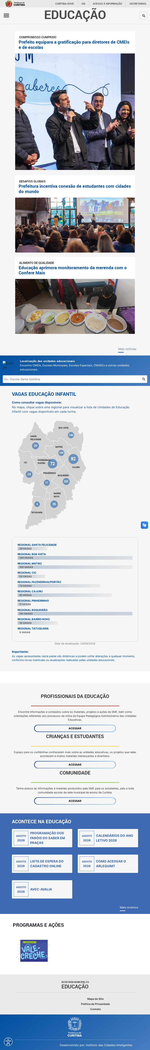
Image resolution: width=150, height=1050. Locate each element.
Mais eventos (129, 907)
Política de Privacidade (95, 1003)
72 (52, 463)
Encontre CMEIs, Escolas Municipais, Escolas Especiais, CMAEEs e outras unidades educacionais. (74, 365)
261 (66, 481)
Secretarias (138, 3)
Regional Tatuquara (33, 628)
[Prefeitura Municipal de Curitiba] (75, 1027)
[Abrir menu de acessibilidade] (8, 1041)
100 (61, 453)
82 (73, 459)
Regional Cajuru (30, 591)
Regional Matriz (30, 563)
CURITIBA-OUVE (69, 3)
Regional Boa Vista (32, 554)
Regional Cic (27, 572)
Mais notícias (127, 349)
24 (29, 474)
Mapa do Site (95, 998)
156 (87, 3)
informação (110, 3)
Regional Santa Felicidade (37, 544)
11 (46, 482)
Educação (75, 14)
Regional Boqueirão (33, 610)
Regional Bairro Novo (34, 619)
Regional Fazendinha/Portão (39, 582)
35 (54, 504)
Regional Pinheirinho (33, 600)
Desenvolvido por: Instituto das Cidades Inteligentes (96, 1045)
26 (35, 446)
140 (71, 435)
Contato (95, 1009)
